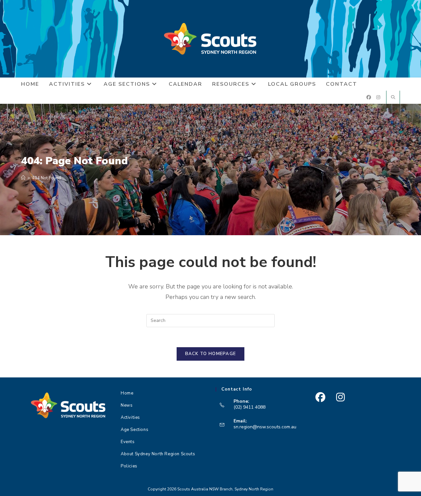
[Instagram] (340, 397)
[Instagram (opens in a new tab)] (378, 97)
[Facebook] (320, 397)
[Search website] (393, 97)
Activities (130, 417)
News (127, 405)
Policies (129, 466)
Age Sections (134, 430)
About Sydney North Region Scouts (158, 454)
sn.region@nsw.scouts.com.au (265, 427)
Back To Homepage (210, 354)
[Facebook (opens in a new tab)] (369, 97)
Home (127, 393)
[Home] (23, 178)
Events (128, 442)
